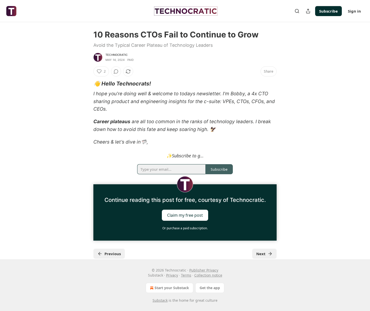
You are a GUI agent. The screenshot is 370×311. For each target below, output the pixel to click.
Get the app (210, 287)
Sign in (354, 11)
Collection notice (208, 275)
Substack (160, 300)
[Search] (297, 11)
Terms (186, 275)
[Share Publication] (308, 11)
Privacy (172, 275)
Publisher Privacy (203, 270)
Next (261, 253)
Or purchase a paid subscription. (185, 228)
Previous (112, 253)
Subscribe (328, 11)
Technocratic (116, 55)
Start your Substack (172, 287)
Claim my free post (185, 215)
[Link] (86, 83)
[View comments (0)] (116, 71)
